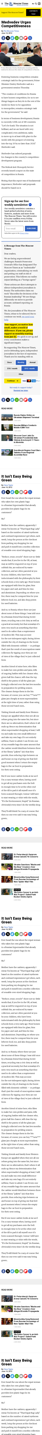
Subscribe (31, 228)
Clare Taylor (8, 485)
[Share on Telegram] (12, 38)
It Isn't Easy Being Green (16, 478)
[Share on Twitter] (8, 38)
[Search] (36, 3)
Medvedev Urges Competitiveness (16, 24)
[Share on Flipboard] (26, 38)
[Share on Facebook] (3, 38)
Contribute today (33, 12)
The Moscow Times (11, 31)
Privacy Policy (24, 233)
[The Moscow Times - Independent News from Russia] (16, 3)
